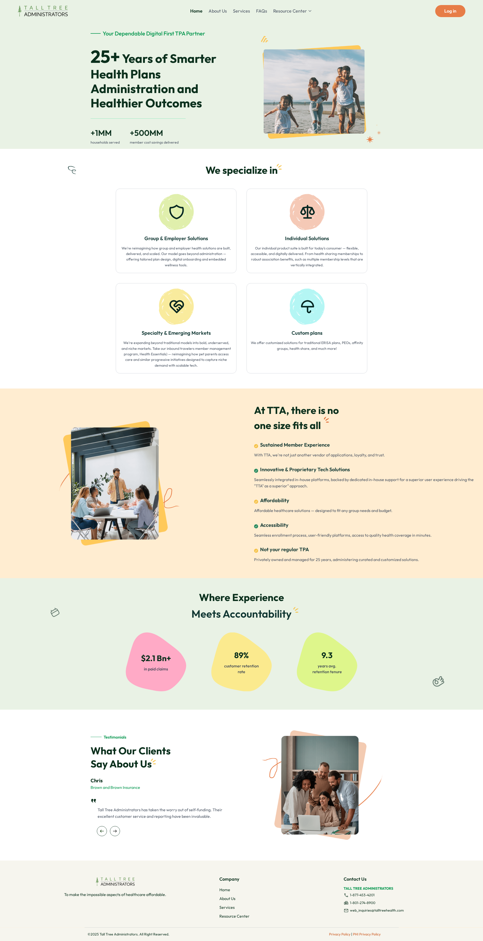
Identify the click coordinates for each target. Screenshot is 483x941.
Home (196, 11)
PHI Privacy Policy (367, 934)
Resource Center (290, 11)
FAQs (261, 11)
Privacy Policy (339, 934)
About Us (218, 11)
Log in (450, 11)
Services (241, 11)
